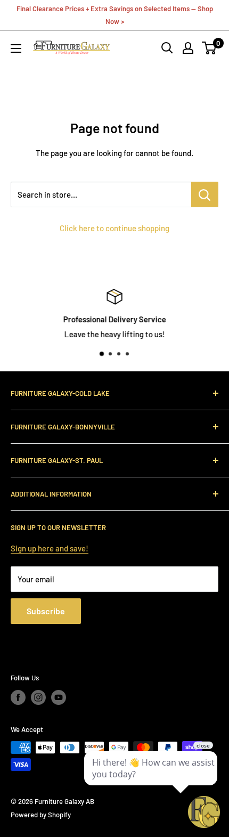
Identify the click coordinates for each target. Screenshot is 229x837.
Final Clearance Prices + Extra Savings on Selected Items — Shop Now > (115, 15)
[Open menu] (16, 48)
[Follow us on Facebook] (18, 697)
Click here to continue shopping (114, 228)
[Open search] (167, 48)
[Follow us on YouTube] (58, 697)
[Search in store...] (204, 194)
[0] (209, 48)
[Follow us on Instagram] (38, 697)
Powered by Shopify (41, 814)
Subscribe (46, 611)
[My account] (188, 48)
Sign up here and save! (49, 548)
